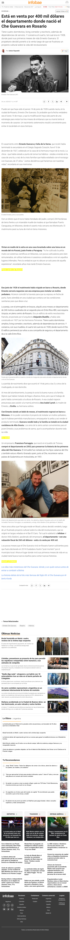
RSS (21, 922)
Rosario (22, 626)
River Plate (50, 7)
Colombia (21, 901)
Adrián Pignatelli (14, 51)
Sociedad (4, 11)
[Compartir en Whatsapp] (44, 101)
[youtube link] (4, 909)
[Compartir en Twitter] (52, 101)
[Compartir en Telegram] (61, 101)
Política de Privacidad (62, 903)
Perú (21, 913)
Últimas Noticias (21, 919)
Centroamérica (21, 916)
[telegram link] (8, 909)
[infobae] (35, 2)
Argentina (48, 898)
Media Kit (48, 913)
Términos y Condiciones (61, 899)
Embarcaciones (13, 7)
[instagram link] (12, 905)
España (21, 904)
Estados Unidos (21, 907)
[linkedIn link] (12, 909)
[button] (3, 2)
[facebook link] (4, 905)
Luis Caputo (32, 7)
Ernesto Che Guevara (9, 626)
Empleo (35, 901)
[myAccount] (67, 2)
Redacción (35, 898)
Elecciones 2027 (23, 7)
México (22, 910)
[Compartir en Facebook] (48, 101)
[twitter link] (8, 905)
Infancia (31, 626)
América (21, 898)
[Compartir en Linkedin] (57, 101)
